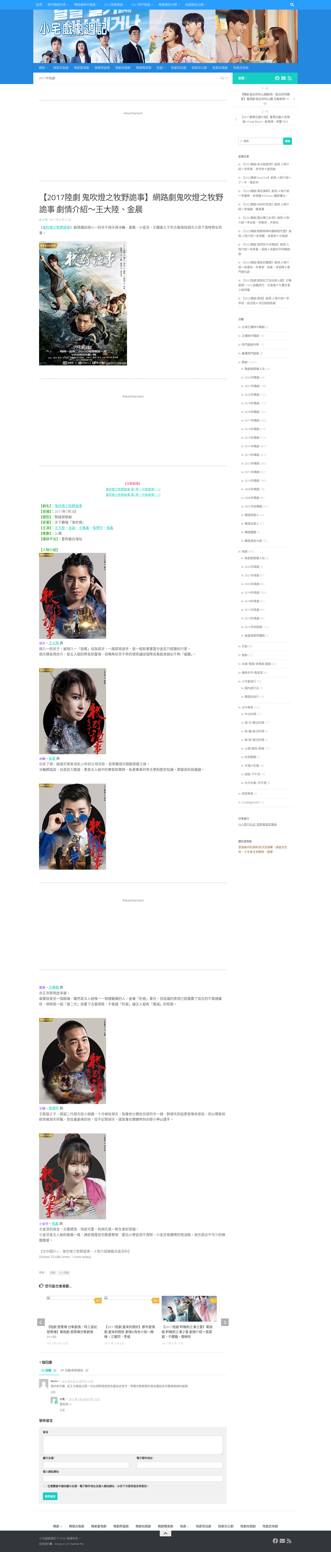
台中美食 (247, 707)
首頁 (39, 4)
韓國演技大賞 (253, 541)
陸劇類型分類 (194, 4)
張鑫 (109, 528)
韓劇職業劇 (143, 68)
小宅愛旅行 (249, 681)
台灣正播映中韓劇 (253, 327)
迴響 (50, 1370)
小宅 (45, 219)
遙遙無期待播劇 (255, 635)
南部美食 (247, 793)
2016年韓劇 (252, 429)
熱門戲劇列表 (57, 4)
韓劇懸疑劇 (102, 68)
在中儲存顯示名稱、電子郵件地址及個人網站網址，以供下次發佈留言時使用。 (98, 1486)
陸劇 (160, 68)
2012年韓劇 (252, 463)
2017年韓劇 (252, 420)
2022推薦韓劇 (113, 4)
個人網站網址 (51, 1471)
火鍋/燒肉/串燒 (254, 748)
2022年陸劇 (252, 567)
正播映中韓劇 (250, 336)
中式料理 (250, 714)
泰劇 (244, 655)
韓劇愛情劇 (81, 68)
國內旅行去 (252, 688)
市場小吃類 (252, 765)
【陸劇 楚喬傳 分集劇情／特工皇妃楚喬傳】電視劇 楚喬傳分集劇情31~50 (72, 1332)
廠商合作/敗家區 (252, 672)
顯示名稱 (49, 1458)
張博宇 (98, 528)
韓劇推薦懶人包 (255, 369)
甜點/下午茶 (252, 774)
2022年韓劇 (252, 377)
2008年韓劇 (252, 498)
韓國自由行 (252, 696)
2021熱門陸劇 (140, 4)
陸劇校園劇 (220, 68)
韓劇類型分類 (168, 4)
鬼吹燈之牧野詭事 (56, 227)
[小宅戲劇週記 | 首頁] (73, 28)
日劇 (244, 646)
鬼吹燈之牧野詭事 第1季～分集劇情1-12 (133, 489)
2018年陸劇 (252, 601)
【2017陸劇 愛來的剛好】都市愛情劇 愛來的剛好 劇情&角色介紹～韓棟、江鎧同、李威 (129, 1332)
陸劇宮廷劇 (178, 68)
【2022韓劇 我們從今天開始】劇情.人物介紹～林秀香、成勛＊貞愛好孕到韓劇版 (264, 249)
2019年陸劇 (252, 592)
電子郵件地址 (145, 1458)
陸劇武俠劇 (240, 68)
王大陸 (60, 528)
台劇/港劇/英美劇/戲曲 (256, 664)
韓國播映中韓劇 (85, 4)
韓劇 (42, 68)
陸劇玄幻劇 (199, 68)
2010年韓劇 (252, 480)
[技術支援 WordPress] (51, 1544)
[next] (225, 1322)
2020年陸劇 (252, 584)
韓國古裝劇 (61, 68)
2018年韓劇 (252, 412)
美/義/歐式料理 (254, 731)
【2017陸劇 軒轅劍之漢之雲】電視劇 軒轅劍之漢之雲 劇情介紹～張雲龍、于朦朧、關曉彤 (187, 1332)
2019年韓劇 (252, 403)
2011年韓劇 (252, 472)
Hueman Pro (77, 1543)
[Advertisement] (133, 142)
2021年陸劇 (252, 575)
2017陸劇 (64, 1272)
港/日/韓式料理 (254, 722)
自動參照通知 (76, 1370)
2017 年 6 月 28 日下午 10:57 (84, 1399)
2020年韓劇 (252, 394)
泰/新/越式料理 (254, 740)
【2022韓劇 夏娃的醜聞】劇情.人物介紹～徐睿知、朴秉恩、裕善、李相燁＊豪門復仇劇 (264, 267)
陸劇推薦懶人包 (255, 558)
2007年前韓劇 (253, 506)
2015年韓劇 (252, 437)
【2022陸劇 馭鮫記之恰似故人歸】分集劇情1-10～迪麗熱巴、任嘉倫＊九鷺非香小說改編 (265, 285)
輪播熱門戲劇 (250, 353)
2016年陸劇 (252, 618)
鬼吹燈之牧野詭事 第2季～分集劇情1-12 (133, 495)
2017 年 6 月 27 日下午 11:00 (77, 1381)
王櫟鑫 (84, 528)
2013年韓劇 (252, 455)
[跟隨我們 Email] (283, 78)
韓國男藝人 (252, 515)
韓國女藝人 (252, 523)
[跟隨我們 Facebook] (277, 78)
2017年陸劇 (47, 78)
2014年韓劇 (252, 446)
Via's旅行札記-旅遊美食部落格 (257, 824)
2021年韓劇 (252, 386)
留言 (45, 1432)
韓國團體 (250, 532)
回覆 (53, 1392)
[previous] (41, 1322)
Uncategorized (250, 802)
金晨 (71, 528)
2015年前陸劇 (253, 627)
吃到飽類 (250, 757)
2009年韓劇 (252, 489)
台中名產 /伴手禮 (255, 783)
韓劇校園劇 (123, 68)
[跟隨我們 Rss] (289, 78)
